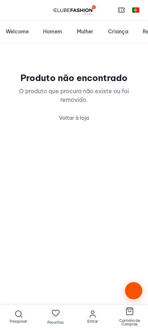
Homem (52, 31)
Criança (118, 31)
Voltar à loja (74, 118)
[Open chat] (133, 290)
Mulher (85, 31)
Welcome (17, 31)
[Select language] (135, 10)
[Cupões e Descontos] (121, 10)
